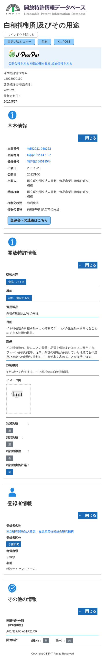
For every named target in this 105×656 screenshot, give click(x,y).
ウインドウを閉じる (21, 34)
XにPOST (64, 41)
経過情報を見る (62, 63)
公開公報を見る (19, 63)
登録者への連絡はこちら (29, 220)
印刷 (44, 41)
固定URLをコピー (19, 41)
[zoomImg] (18, 399)
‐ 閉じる (87, 138)
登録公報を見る (40, 63)
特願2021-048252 (39, 148)
